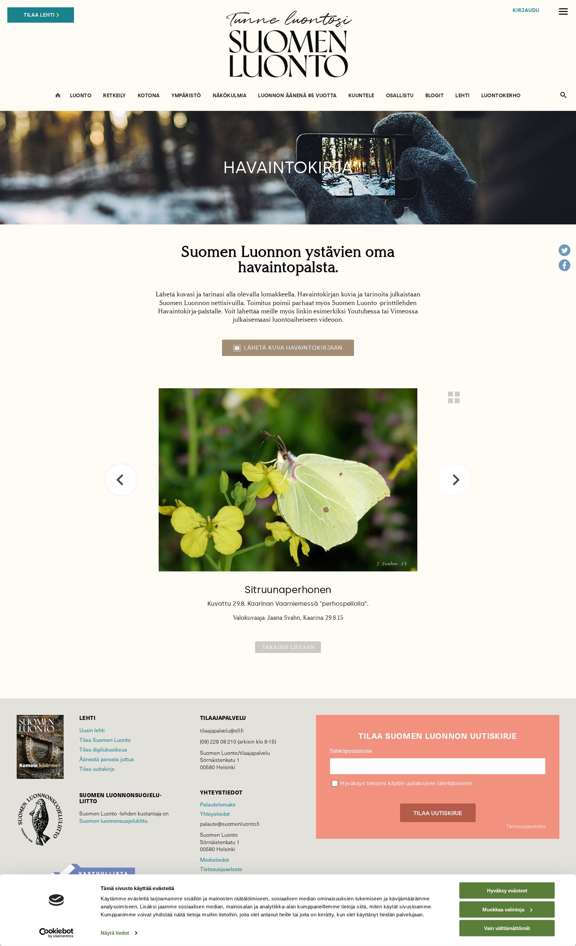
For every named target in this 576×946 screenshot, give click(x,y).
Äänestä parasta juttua (106, 759)
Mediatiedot (214, 859)
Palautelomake (218, 804)
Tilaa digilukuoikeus (103, 749)
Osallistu (400, 95)
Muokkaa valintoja (503, 909)
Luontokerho (501, 95)
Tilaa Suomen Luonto (105, 740)
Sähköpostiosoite (350, 751)
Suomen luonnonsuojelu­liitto (113, 820)
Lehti (462, 95)
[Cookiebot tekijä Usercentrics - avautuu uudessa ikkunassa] (56, 933)
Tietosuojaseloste (221, 869)
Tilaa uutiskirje (97, 769)
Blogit (434, 95)
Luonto (81, 95)
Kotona (149, 95)
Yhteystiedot (215, 813)
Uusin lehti (92, 730)
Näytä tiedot (115, 933)
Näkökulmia (230, 95)
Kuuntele (361, 95)
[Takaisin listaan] (454, 397)
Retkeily (114, 95)
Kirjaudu (526, 10)
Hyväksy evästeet (507, 890)
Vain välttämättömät (507, 928)
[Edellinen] (121, 480)
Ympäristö (186, 95)
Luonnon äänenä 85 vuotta (297, 95)
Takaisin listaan (288, 647)
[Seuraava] (455, 480)
